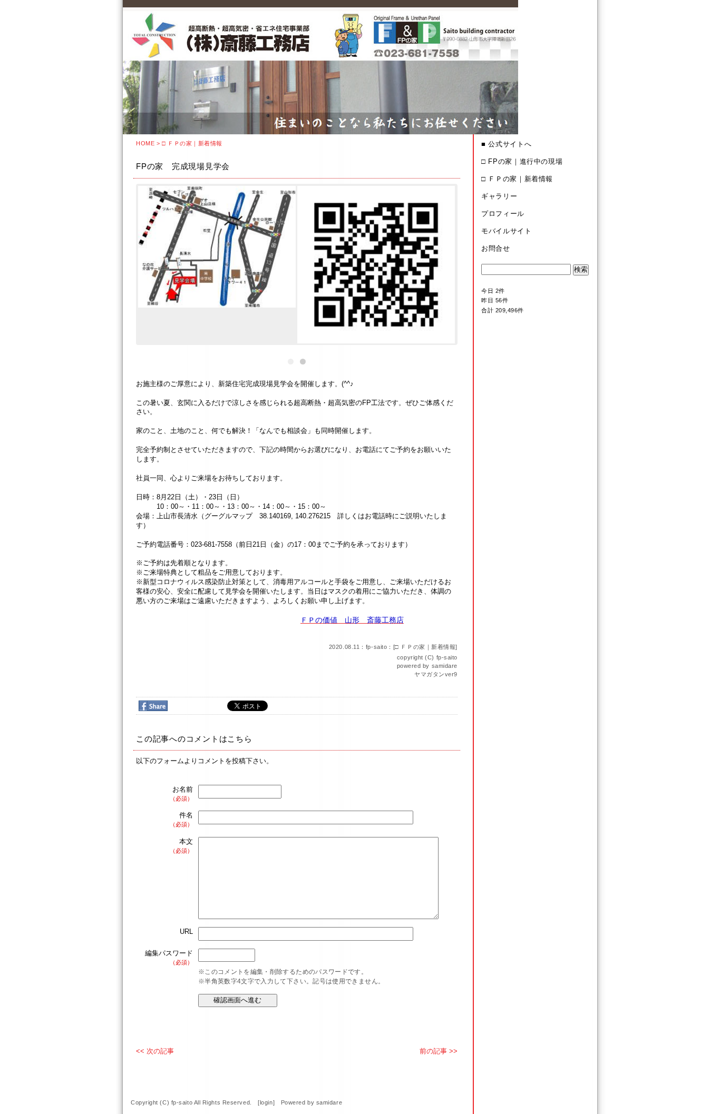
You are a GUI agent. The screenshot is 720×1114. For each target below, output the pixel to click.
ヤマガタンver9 (436, 674)
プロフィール (502, 214)
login (266, 1102)
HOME (145, 143)
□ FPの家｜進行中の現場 (521, 161)
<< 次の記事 (155, 1051)
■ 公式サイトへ (506, 144)
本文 (181, 845)
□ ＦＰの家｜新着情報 (192, 143)
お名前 (181, 793)
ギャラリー (499, 196)
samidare (445, 666)
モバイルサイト (506, 231)
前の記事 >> (439, 1051)
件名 (181, 819)
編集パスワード (169, 957)
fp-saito (447, 657)
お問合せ (495, 248)
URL (186, 931)
